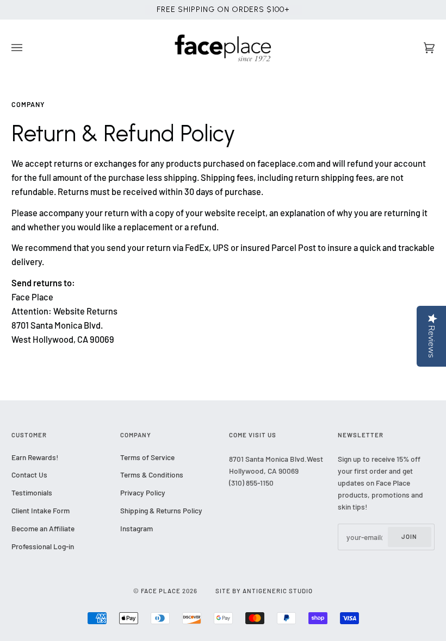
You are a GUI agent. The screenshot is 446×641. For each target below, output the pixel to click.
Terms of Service (147, 457)
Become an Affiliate (43, 528)
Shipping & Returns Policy (161, 510)
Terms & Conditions (151, 474)
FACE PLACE (161, 590)
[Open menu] (27, 48)
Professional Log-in (42, 546)
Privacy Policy (142, 492)
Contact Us (29, 474)
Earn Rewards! (34, 457)
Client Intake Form (40, 510)
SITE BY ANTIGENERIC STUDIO (264, 590)
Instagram (136, 528)
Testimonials (31, 492)
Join (409, 536)
